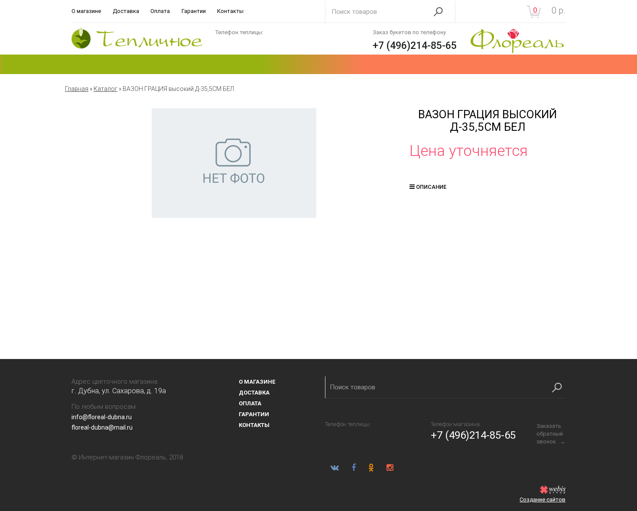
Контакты (230, 11)
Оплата (160, 11)
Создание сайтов (543, 499)
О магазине (86, 11)
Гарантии (194, 11)
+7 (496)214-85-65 (415, 46)
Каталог (105, 88)
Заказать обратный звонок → (551, 434)
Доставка (126, 11)
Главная (76, 88)
